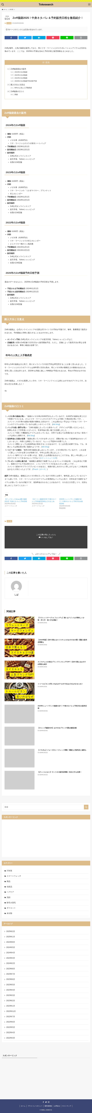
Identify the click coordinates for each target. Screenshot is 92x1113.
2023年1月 (10, 1006)
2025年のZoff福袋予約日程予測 (26, 81)
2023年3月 (10, 995)
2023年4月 (10, 990)
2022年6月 (10, 1022)
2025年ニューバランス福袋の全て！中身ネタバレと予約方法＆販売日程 (71, 501)
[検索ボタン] (2, 4)
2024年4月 (10, 953)
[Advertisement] (46, 838)
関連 (16, 94)
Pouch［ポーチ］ (40, 469)
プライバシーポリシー (35, 1106)
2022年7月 (10, 1016)
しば (16, 595)
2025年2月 (10, 931)
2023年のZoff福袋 (21, 75)
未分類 (9, 23)
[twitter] (46, 1102)
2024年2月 (10, 963)
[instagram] (49, 1102)
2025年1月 (10, 937)
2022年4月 (10, 1032)
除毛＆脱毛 (11, 903)
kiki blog (56, 424)
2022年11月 (11, 1011)
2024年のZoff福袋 (21, 72)
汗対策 (9, 871)
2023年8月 (10, 969)
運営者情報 (48, 1106)
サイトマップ (66, 1106)
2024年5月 (10, 947)
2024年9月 (10, 942)
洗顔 (8, 897)
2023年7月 (10, 974)
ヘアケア (10, 892)
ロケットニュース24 (48, 458)
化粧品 (9, 887)
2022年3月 (10, 1038)
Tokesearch (46, 4)
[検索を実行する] (86, 807)
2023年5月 (10, 985)
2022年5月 (10, 1027)
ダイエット (11, 908)
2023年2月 (10, 1001)
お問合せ (57, 1106)
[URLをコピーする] (80, 37)
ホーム (23, 1106)
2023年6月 (10, 979)
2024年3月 (10, 958)
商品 (8, 881)
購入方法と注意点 (18, 85)
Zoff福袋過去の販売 (18, 69)
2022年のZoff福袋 (21, 78)
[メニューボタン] (89, 4)
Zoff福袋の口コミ (17, 91)
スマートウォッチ (14, 876)
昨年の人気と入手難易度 (23, 88)
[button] (11, 37)
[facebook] (43, 1102)
